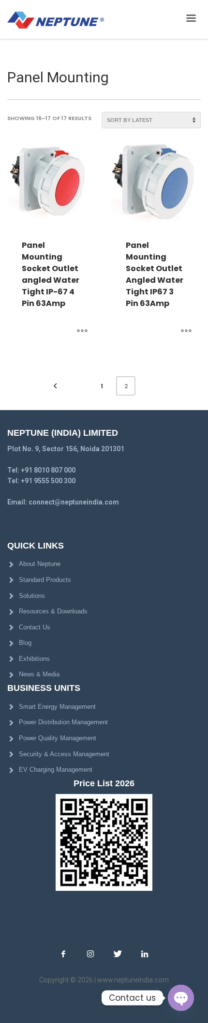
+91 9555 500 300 (48, 481)
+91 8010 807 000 (48, 470)
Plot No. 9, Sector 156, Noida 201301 (65, 449)
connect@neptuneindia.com (74, 502)
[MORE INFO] (82, 331)
